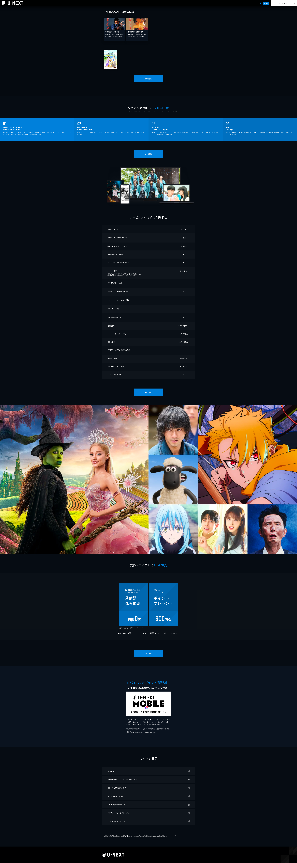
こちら (130, 275)
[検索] (260, 3)
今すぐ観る (283, 3)
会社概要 (164, 854)
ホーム (160, 854)
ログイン (266, 3)
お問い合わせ (175, 854)
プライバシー (169, 854)
